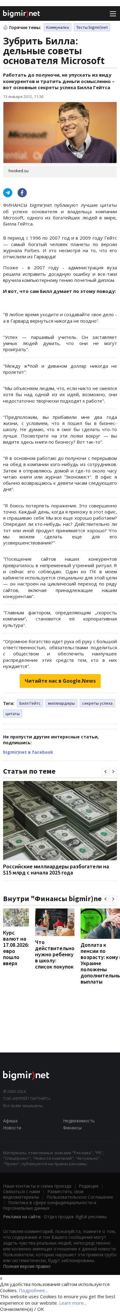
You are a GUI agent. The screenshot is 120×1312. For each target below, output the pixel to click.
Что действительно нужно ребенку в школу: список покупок (54, 954)
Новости (12, 1128)
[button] (105, 771)
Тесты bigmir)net (92, 27)
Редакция (88, 1186)
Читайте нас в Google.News (60, 680)
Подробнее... (33, 1290)
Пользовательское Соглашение (79, 1197)
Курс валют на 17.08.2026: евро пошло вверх (16, 948)
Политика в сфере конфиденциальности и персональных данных (49, 1205)
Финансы (72, 1128)
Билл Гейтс (30, 703)
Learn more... (72, 1303)
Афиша (10, 1121)
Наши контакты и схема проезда (37, 1186)
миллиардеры (61, 703)
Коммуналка (57, 27)
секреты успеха (97, 703)
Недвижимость (79, 1121)
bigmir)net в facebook (28, 752)
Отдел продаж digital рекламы (75, 1216)
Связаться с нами (21, 1191)
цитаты (13, 713)
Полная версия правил (26, 1266)
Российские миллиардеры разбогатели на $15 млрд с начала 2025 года (56, 869)
